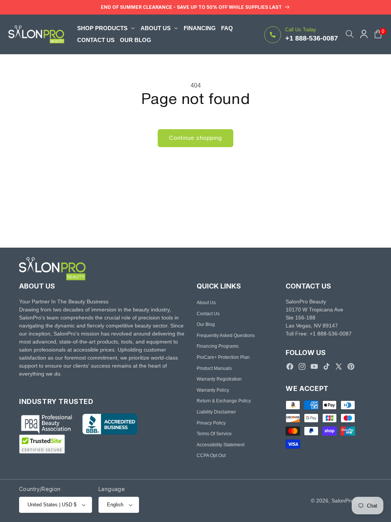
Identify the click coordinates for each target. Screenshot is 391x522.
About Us (206, 302)
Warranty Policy (213, 390)
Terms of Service (214, 433)
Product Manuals (214, 368)
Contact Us (208, 313)
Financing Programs (218, 346)
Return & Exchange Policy (224, 401)
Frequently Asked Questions (226, 335)
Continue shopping (195, 138)
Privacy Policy (211, 423)
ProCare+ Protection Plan (223, 357)
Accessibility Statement (220, 444)
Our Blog (206, 324)
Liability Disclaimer (216, 412)
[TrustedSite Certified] (42, 444)
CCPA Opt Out (211, 455)
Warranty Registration (219, 379)
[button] (106, 28)
